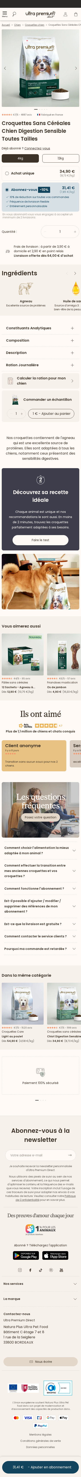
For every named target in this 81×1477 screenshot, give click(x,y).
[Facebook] (30, 1271)
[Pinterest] (51, 1271)
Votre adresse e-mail (26, 1155)
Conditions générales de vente (40, 1441)
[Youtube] (61, 1271)
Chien (17, 25)
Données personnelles (40, 1447)
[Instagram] (19, 1271)
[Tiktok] (40, 1271)
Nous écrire (43, 1362)
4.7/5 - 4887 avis (22, 114)
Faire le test (40, 540)
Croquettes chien (34, 25)
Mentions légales (40, 1434)
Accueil (6, 25)
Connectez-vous (37, 148)
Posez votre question (40, 817)
